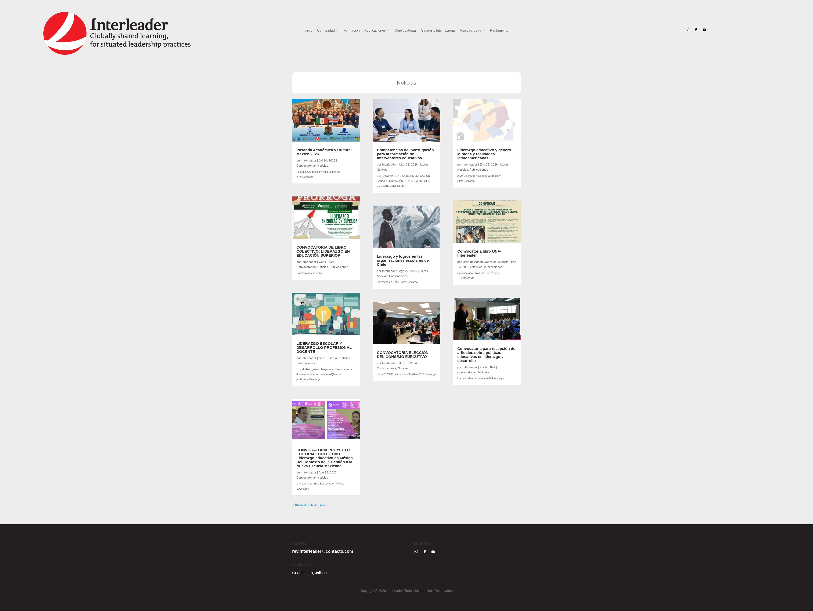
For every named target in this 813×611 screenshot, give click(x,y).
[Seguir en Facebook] (696, 29)
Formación (352, 30)
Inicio (308, 30)
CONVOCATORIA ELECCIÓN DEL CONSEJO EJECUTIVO (403, 355)
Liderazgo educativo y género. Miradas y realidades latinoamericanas (484, 154)
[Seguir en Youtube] (704, 29)
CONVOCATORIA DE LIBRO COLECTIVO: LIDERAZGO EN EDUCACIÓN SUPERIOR (323, 251)
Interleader (309, 160)
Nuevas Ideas (470, 30)
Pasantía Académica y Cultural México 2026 (324, 152)
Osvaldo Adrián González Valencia (486, 261)
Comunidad (326, 30)
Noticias (322, 165)
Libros (424, 164)
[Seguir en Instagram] (687, 29)
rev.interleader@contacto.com (322, 551)
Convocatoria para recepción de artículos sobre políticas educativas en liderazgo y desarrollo (486, 355)
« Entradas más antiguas (309, 504)
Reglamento (499, 30)
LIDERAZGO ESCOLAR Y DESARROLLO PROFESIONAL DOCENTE (324, 347)
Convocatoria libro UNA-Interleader (479, 253)
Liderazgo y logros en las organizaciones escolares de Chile (403, 260)
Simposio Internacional (438, 30)
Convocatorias (405, 30)
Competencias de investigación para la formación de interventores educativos (405, 154)
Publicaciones (375, 30)
